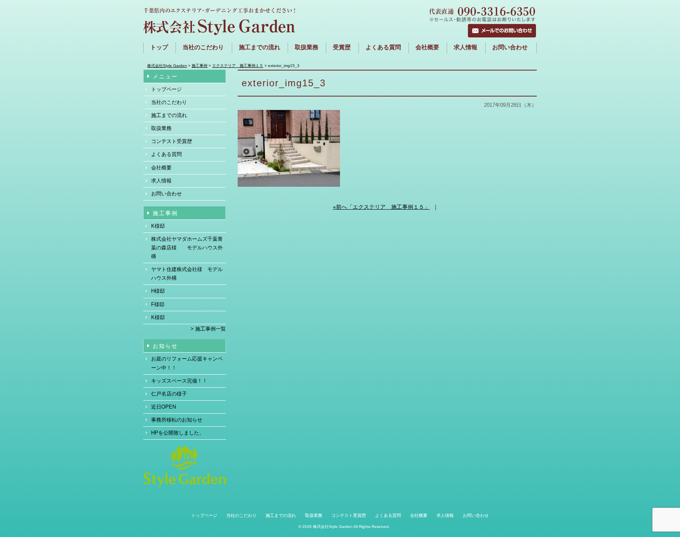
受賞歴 (342, 47)
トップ (159, 47)
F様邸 (157, 304)
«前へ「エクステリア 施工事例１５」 (381, 207)
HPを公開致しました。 (177, 433)
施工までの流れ (259, 47)
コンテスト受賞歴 (171, 141)
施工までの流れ (169, 115)
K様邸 (158, 226)
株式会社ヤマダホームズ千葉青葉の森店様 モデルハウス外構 (187, 247)
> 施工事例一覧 (208, 329)
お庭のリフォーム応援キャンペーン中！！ (187, 363)
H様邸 (158, 291)
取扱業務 (306, 47)
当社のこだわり (169, 102)
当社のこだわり (203, 47)
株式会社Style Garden (333, 526)
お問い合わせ (510, 47)
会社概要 (427, 47)
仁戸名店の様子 (169, 394)
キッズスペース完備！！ (179, 381)
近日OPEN (163, 407)
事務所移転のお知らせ (176, 420)
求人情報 (465, 47)
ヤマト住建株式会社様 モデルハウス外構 (187, 273)
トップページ (166, 89)
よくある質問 (383, 47)
